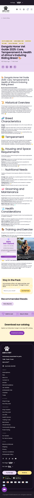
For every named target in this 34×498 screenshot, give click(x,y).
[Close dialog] (33, 238)
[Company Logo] (5, 9)
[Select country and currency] (17, 9)
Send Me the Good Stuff (8, 256)
